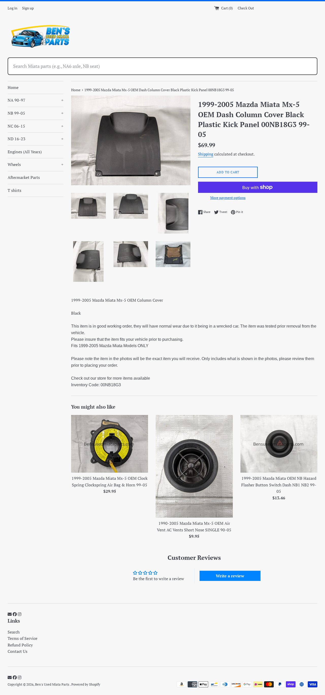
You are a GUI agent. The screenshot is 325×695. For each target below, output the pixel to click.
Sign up (28, 8)
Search (14, 632)
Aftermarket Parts (24, 177)
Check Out (246, 8)
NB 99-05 (35, 113)
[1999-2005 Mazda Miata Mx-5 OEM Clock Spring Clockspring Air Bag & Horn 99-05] (109, 444)
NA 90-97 (35, 100)
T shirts (14, 190)
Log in (12, 8)
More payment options (228, 197)
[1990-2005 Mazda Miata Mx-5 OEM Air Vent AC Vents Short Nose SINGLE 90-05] (194, 466)
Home (13, 87)
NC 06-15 (35, 126)
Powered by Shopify (85, 684)
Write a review (230, 576)
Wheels (35, 164)
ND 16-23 (35, 139)
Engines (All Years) (25, 152)
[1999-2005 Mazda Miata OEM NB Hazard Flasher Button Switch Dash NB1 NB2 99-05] (278, 444)
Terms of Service (22, 638)
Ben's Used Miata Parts (52, 684)
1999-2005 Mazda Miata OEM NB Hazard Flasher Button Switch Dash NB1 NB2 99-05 (278, 484)
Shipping (205, 154)
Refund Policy (20, 645)
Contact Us (17, 651)
